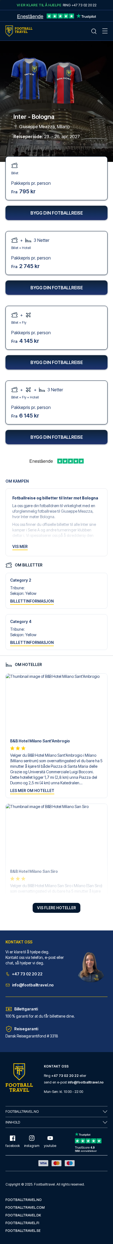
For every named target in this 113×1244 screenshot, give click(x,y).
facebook (12, 1146)
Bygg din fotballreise (56, 213)
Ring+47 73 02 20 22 (80, 5)
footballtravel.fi (22, 1223)
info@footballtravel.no (33, 985)
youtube (50, 1146)
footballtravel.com (25, 1207)
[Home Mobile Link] (18, 31)
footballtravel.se (23, 1231)
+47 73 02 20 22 (27, 974)
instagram (31, 1146)
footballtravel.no (23, 1200)
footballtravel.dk (23, 1215)
